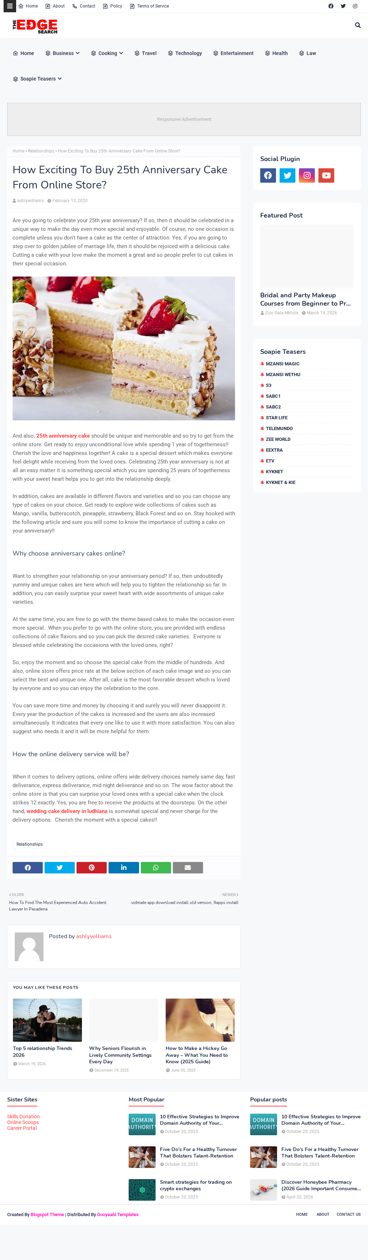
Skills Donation (23, 1116)
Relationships (41, 151)
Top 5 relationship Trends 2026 (42, 1051)
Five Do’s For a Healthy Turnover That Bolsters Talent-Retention (198, 1152)
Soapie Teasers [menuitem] (38, 79)
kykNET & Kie (280, 482)
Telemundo (279, 428)
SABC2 (273, 407)
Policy (116, 6)
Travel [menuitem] (149, 53)
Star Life (277, 417)
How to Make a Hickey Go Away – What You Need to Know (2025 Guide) (197, 1055)
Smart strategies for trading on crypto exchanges (196, 1185)
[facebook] (331, 6)
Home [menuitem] (27, 53)
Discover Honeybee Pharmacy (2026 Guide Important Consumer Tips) (320, 1185)
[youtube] (326, 175)
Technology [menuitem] (188, 53)
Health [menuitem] (280, 53)
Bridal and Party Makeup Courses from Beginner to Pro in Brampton (305, 299)
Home (32, 6)
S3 (268, 385)
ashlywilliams (30, 200)
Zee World (278, 439)
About (59, 6)
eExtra (274, 450)
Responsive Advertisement (184, 119)
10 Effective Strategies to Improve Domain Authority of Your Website (199, 1120)
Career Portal (22, 1128)
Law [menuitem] (311, 53)
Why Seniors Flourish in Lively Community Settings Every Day (120, 1055)
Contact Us (349, 1214)
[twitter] (343, 6)
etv (270, 461)
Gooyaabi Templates (118, 1214)
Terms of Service (153, 6)
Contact (87, 6)
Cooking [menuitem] (107, 53)
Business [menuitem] (63, 53)
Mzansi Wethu (283, 374)
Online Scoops (23, 1122)
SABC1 (273, 396)
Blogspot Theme (47, 1214)
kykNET (274, 471)
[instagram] (355, 6)
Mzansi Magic (283, 363)
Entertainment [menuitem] (237, 53)
